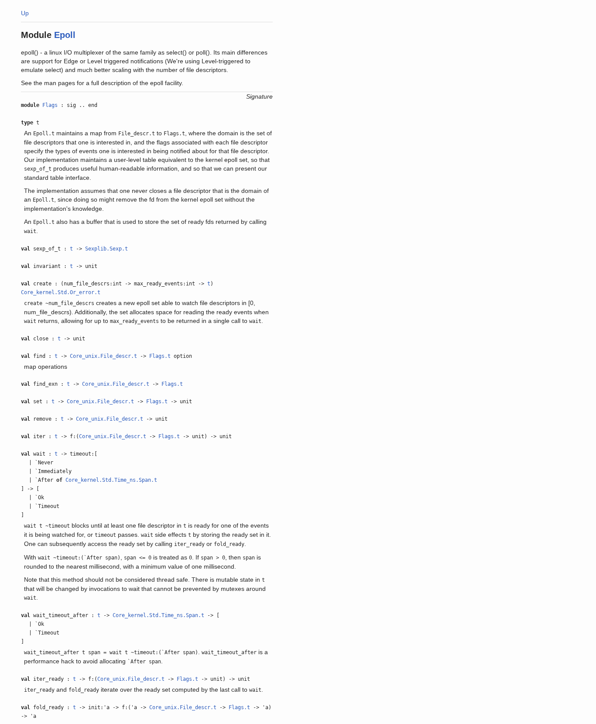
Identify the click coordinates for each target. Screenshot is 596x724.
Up (25, 13)
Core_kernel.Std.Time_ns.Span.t (111, 480)
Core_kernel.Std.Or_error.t (60, 292)
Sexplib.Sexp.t (106, 249)
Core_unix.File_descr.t (103, 356)
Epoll (64, 35)
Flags (50, 105)
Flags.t (160, 356)
